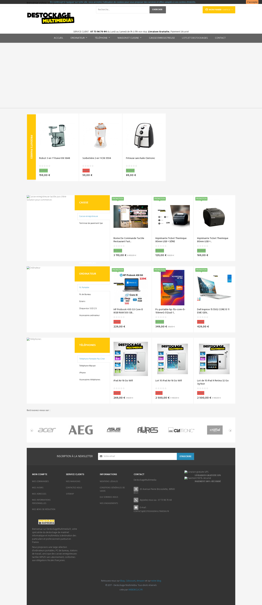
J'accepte (252, 2)
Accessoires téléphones (89, 380)
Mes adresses (39, 494)
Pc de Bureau (85, 294)
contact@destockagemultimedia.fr (151, 511)
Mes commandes (40, 481)
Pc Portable (84, 287)
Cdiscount (130, 581)
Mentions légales (109, 481)
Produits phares (31, 147)
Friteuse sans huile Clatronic (140, 158)
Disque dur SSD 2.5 (88, 308)
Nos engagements (109, 503)
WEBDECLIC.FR (135, 590)
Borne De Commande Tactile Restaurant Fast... (129, 240)
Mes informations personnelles (41, 501)
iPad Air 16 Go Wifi (123, 380)
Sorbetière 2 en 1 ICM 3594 (97, 158)
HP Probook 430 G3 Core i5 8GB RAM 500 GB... (128, 311)
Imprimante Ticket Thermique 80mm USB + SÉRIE (171, 240)
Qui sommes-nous (109, 497)
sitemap (70, 494)
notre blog (156, 581)
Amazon (141, 581)
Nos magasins (73, 481)
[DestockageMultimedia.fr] (51, 18)
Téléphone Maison (87, 366)
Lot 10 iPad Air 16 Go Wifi (168, 380)
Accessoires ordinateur (89, 315)
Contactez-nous (74, 487)
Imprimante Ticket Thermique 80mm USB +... (212, 240)
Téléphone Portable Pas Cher (92, 359)
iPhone (82, 373)
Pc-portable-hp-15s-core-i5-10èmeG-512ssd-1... (170, 311)
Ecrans (82, 301)
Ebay (122, 581)
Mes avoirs (37, 487)
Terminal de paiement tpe (91, 223)
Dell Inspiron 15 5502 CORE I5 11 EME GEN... (213, 311)
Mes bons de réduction (43, 509)
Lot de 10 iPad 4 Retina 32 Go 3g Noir (213, 382)
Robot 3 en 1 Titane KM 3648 (54, 158)
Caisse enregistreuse (88, 216)
